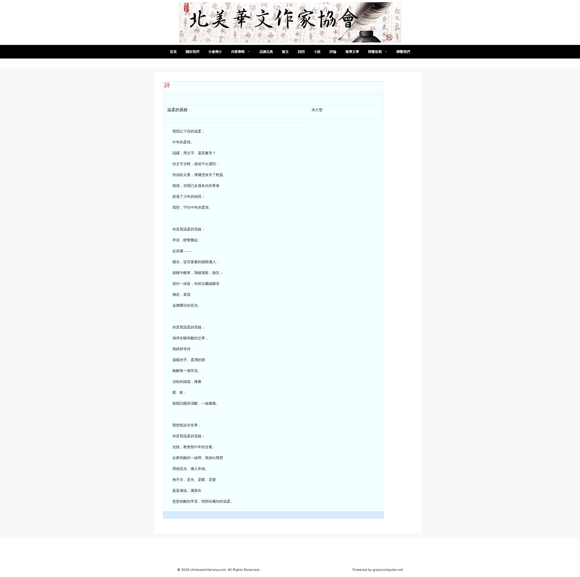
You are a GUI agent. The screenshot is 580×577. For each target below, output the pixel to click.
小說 (317, 51)
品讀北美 (266, 51)
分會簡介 (215, 51)
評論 (333, 51)
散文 (285, 51)
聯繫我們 (403, 51)
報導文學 (352, 51)
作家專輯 (238, 51)
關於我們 (192, 51)
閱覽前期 (375, 51)
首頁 (173, 51)
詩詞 (301, 51)
